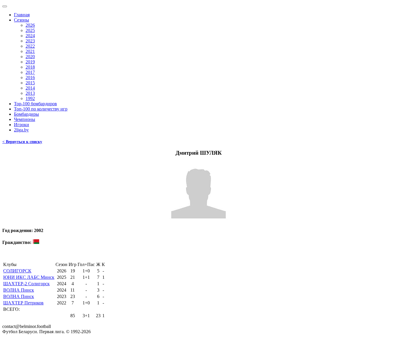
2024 (30, 35)
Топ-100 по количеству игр (40, 108)
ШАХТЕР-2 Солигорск (26, 283)
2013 (30, 93)
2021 (30, 51)
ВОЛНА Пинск (18, 290)
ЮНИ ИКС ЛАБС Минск (28, 277)
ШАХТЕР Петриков (23, 302)
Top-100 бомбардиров (35, 103)
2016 (30, 77)
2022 (30, 46)
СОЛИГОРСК (17, 270)
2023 (30, 40)
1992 (30, 98)
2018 (30, 67)
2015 (30, 82)
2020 (30, 56)
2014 (30, 87)
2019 (30, 61)
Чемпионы (24, 119)
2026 (30, 25)
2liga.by (21, 129)
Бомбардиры (26, 114)
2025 (30, 30)
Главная (22, 14)
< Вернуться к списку (22, 142)
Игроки (21, 124)
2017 (30, 72)
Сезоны (21, 19)
